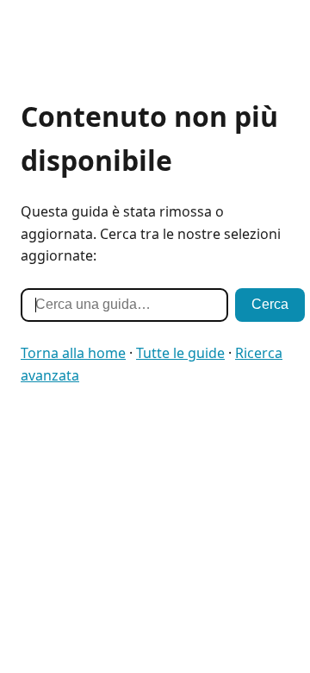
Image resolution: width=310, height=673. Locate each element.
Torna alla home (73, 352)
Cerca (269, 304)
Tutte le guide (180, 352)
